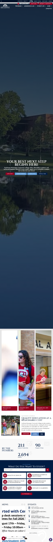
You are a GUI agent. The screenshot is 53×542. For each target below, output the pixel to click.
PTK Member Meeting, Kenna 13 (38, 512)
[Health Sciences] (5, 475)
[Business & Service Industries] (30, 475)
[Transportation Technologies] (30, 482)
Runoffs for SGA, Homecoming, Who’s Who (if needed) (40, 523)
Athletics (20, 1)
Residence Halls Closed (39, 528)
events (32, 504)
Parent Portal (37, 1)
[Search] (47, 469)
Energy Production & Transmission (16, 481)
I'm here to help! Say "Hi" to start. (15, 538)
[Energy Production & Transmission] (5, 482)
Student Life (40, 6)
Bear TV (25, 1)
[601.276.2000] (18, 4)
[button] (3, 538)
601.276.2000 (24, 4)
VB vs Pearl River (37, 508)
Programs (18, 6)
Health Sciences (14, 475)
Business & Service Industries (39, 475)
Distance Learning (40, 488)
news (5, 504)
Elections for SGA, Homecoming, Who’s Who (40, 517)
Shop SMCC (45, 1)
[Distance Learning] (30, 488)
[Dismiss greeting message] (23, 537)
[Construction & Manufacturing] (5, 488)
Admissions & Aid (29, 6)
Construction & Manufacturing (15, 488)
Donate (50, 1)
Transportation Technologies (39, 481)
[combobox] (25, 469)
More (48, 6)
